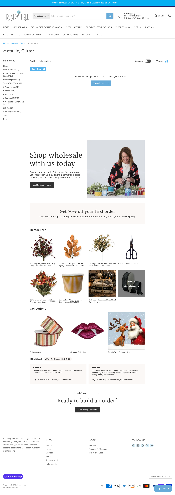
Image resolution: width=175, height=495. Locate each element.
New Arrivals (20, 27)
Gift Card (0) (8, 108)
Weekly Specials (74, 27)
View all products (101, 83)
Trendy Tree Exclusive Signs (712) (13, 74)
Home (6, 27)
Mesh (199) (10, 90)
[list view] (170, 61)
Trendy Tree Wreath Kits (99, 27)
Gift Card (54, 35)
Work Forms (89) (12, 87)
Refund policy (52, 464)
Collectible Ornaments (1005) (13, 103)
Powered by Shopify (10, 488)
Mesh (137, 27)
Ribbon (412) (10, 94)
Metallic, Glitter (18, 43)
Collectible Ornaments (31, 35)
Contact (49, 453)
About (48, 456)
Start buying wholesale (42, 185)
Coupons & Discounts (98, 449)
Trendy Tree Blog (96, 453)
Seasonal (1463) (12, 98)
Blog (99, 35)
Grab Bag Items (70, 35)
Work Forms (122, 27)
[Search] (109, 16)
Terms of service (53, 460)
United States (159, 476)
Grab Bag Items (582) (12, 111)
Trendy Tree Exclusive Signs (46, 27)
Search (49, 445)
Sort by (33, 61)
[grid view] (166, 61)
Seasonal (8, 35)
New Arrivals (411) (11, 69)
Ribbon (149, 27)
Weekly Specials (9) (11, 79)
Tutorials (87, 35)
